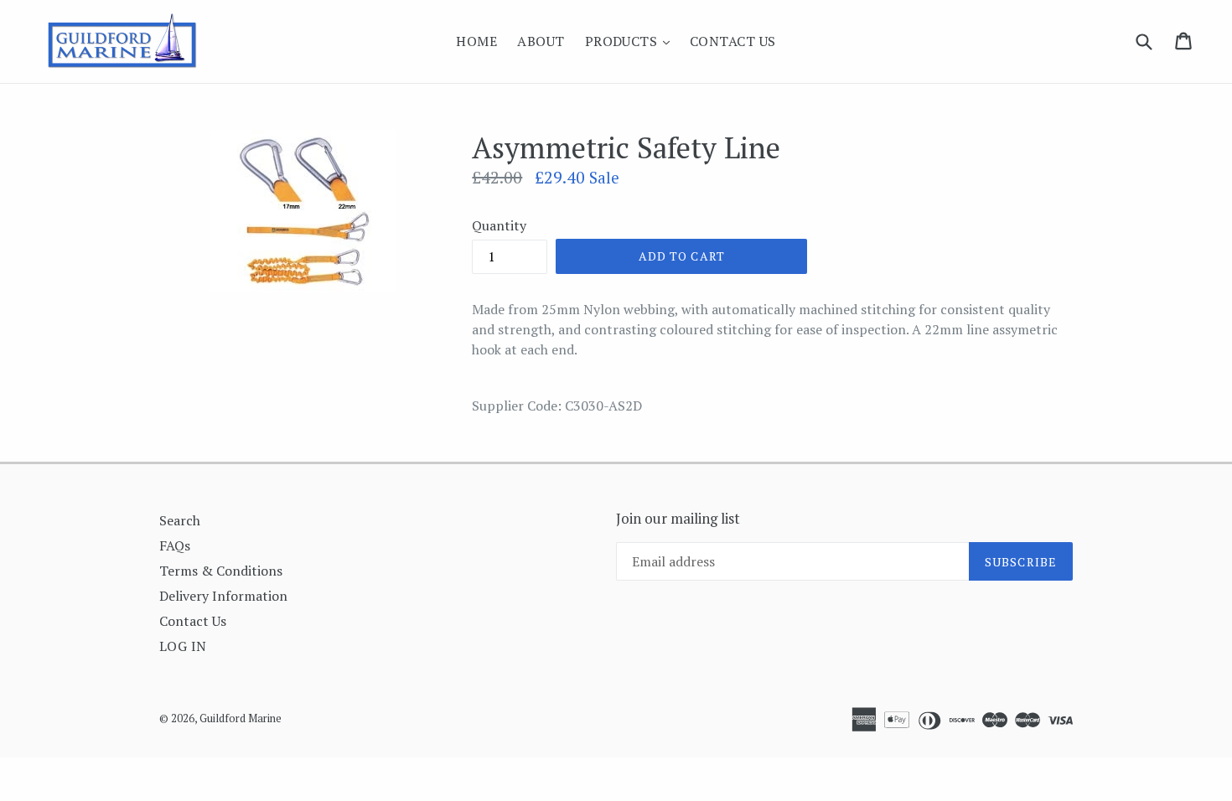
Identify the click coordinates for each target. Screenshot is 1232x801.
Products (631, 40)
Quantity (499, 225)
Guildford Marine (240, 718)
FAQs (174, 545)
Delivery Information (223, 596)
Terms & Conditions (220, 570)
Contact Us (733, 41)
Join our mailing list (678, 518)
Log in (183, 646)
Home (476, 41)
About (540, 41)
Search (179, 520)
